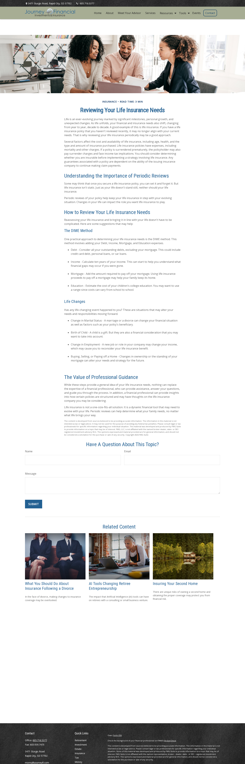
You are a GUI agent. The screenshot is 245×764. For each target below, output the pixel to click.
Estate (78, 749)
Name (28, 451)
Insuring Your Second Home (175, 583)
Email (127, 451)
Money (78, 762)
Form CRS (117, 735)
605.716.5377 (87, 3)
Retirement (81, 740)
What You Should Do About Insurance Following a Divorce (49, 586)
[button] (98, 12)
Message (30, 473)
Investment (81, 744)
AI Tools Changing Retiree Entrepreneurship (109, 586)
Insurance (80, 753)
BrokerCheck (170, 740)
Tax (77, 757)
